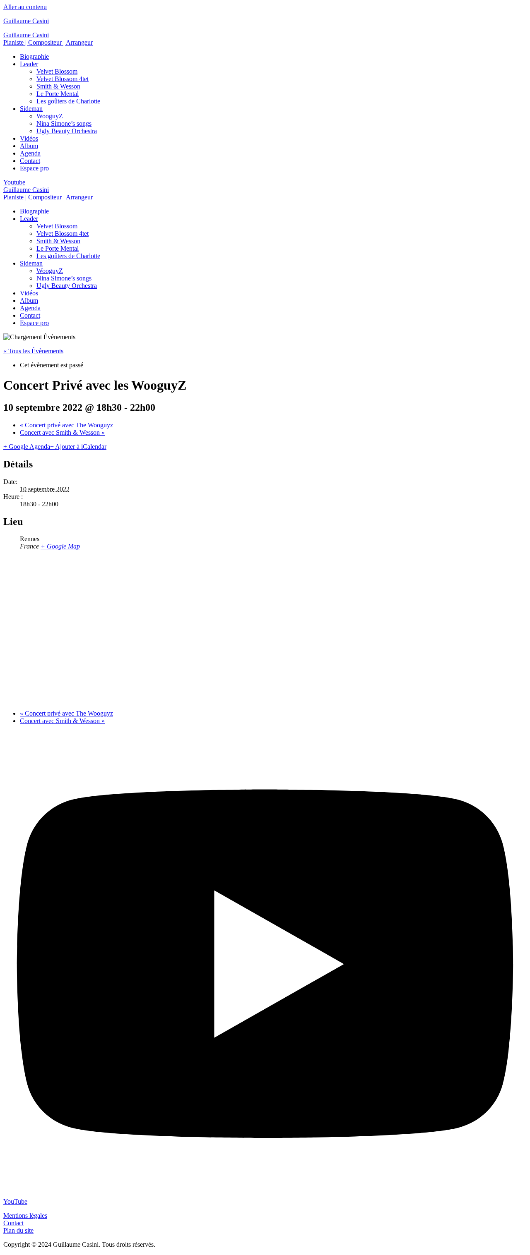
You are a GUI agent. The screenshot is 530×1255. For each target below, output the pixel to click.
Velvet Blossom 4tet (62, 78)
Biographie (34, 56)
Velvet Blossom (56, 71)
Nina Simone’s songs (64, 123)
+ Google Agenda (26, 446)
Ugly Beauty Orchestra (66, 130)
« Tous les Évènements (33, 350)
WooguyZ (49, 116)
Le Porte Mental (57, 93)
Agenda (30, 153)
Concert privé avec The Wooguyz (66, 425)
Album (29, 145)
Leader (29, 63)
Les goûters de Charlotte (68, 101)
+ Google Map (60, 546)
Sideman (31, 108)
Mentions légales (25, 1215)
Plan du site (18, 1230)
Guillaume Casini (26, 20)
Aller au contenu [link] (25, 6)
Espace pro (34, 168)
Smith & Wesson (58, 86)
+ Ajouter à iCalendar (78, 446)
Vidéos (29, 138)
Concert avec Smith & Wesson (62, 432)
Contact (30, 160)
